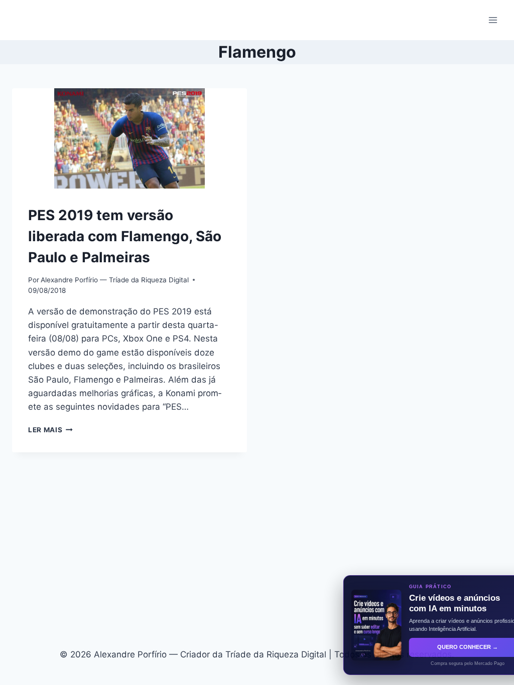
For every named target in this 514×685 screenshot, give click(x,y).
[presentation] (129, 138)
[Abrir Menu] (492, 20)
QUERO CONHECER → (437, 647)
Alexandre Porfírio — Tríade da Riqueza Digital (115, 280)
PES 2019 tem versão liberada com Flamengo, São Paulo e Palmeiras (124, 236)
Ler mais (50, 430)
